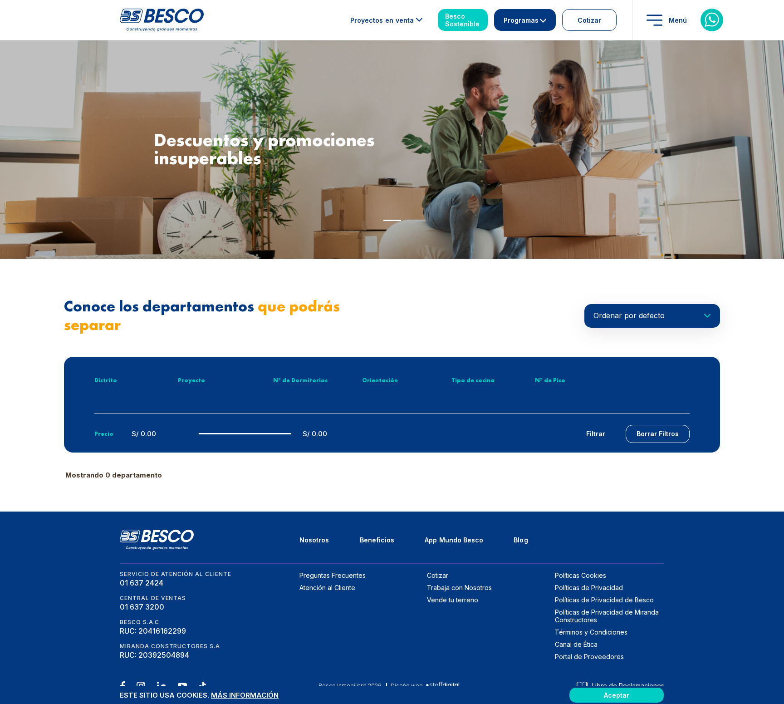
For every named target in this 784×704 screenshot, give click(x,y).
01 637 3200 (142, 606)
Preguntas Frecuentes (332, 575)
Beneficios (377, 540)
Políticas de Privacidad (589, 587)
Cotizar (589, 20)
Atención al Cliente (327, 587)
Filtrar (595, 434)
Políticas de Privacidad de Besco (604, 600)
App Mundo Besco (454, 540)
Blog (521, 540)
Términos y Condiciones (591, 632)
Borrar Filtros (658, 434)
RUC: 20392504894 (154, 655)
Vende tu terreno (452, 600)
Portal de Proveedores (589, 656)
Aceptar (616, 695)
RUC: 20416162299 (153, 630)
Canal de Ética (576, 644)
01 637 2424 (141, 582)
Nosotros (314, 540)
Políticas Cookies (580, 575)
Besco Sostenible (462, 20)
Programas (521, 20)
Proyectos (382, 20)
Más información (245, 695)
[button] (392, 220)
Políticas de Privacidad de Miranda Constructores (607, 616)
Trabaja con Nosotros (459, 587)
